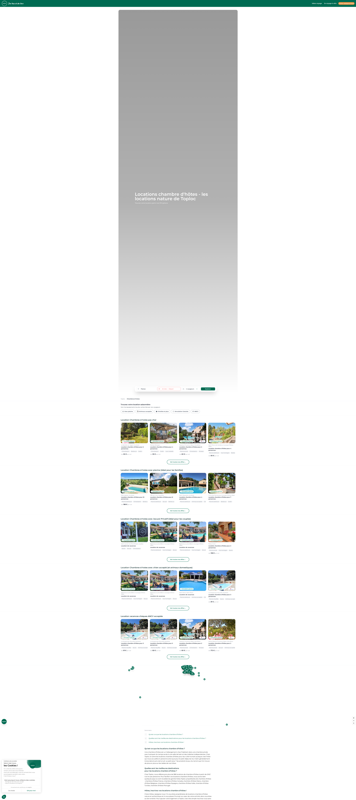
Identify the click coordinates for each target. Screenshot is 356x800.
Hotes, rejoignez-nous (346, 3)
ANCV (196, 411)
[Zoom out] (353, 720)
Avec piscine (128, 411)
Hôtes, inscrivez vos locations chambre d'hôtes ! (166, 742)
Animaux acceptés (145, 411)
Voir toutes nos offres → (178, 462)
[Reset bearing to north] (353, 723)
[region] (178, 695)
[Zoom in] (353, 718)
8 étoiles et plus (163, 411)
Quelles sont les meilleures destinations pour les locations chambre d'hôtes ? (177, 738)
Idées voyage (317, 3)
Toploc (123, 399)
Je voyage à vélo (330, 3)
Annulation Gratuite (181, 411)
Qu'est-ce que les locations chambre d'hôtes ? (166, 734)
